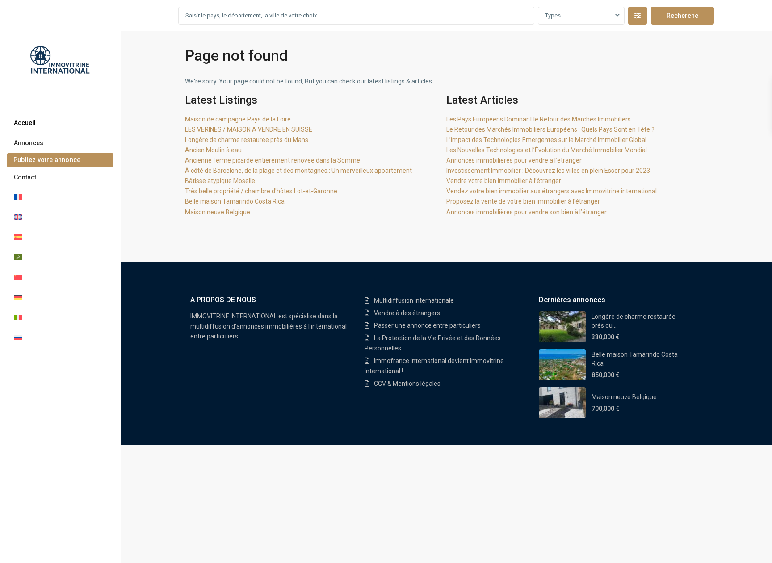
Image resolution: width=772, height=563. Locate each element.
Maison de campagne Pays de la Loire (238, 119)
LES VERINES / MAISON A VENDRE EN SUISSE (248, 129)
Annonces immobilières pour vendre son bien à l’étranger (526, 212)
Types (553, 15)
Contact (25, 177)
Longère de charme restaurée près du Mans (246, 139)
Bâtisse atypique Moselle (220, 180)
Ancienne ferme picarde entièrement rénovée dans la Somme (272, 160)
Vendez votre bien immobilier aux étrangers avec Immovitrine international (551, 191)
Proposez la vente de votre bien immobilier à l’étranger (523, 201)
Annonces (28, 142)
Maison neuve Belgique (217, 212)
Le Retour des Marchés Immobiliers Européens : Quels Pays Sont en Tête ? (550, 129)
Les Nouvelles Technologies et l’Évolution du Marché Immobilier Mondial (546, 150)
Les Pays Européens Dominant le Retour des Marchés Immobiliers (538, 119)
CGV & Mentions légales (407, 383)
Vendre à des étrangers (407, 313)
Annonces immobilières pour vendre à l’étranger (514, 160)
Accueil (25, 122)
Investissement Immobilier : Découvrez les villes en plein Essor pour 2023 (548, 170)
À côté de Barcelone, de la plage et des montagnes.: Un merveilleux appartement (298, 170)
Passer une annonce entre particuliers (427, 325)
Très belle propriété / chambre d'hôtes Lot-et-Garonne (261, 191)
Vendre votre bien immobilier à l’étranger (503, 180)
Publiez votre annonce (46, 159)
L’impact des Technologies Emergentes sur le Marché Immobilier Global (546, 139)
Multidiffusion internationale (414, 300)
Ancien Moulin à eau (213, 150)
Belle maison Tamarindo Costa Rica (235, 201)
